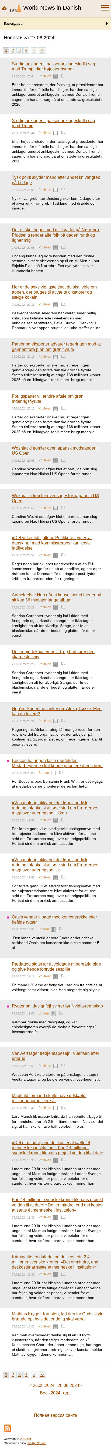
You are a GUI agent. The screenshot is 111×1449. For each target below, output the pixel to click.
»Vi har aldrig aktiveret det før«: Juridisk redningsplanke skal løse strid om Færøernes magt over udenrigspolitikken (55, 807)
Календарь (13, 24)
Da (63, 76)
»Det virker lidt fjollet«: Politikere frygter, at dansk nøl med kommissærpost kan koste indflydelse (52, 542)
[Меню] (105, 7)
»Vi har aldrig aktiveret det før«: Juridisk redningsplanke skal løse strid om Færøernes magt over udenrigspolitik (55, 864)
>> (42, 50)
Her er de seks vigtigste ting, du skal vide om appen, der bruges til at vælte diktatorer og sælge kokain (54, 292)
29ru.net (25, 1438)
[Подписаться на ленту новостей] (7, 1428)
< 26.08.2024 (41, 1385)
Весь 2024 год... (55, 1393)
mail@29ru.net (36, 1443)
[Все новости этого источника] (55, 76)
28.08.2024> (70, 1385)
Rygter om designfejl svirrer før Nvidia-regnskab (57, 1006)
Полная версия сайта (55, 1415)
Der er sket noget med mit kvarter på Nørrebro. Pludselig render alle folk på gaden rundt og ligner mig (56, 234)
